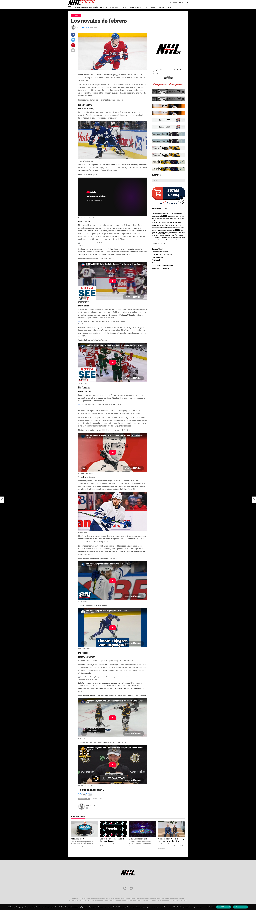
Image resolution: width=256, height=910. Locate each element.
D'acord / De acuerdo (223, 907)
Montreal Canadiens (167, 227)
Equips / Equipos (149, 7)
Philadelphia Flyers (173, 232)
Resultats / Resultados (109, 7)
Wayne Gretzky (173, 239)
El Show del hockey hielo (138, 839)
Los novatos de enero (85, 793)
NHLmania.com (157, 263)
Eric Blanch (83, 27)
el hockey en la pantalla (174, 220)
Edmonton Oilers (163, 220)
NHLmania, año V (77, 839)
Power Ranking (168, 234)
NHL (101, 799)
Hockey (168, 225)
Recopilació (176, 234)
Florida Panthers (167, 223)
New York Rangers (169, 230)
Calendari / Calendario (131, 7)
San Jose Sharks (164, 236)
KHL (174, 225)
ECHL (157, 220)
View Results (168, 78)
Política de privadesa (240, 907)
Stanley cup (173, 235)
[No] (253, 907)
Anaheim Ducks (159, 214)
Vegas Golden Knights (163, 239)
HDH (158, 225)
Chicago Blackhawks (173, 216)
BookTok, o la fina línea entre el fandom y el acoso (112, 840)
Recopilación (155, 236)
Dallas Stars (173, 218)
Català (163, 216)
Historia (162, 225)
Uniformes (175, 237)
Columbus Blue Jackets (163, 218)
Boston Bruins (178, 214)
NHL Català (156, 260)
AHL (153, 213)
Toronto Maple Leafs (166, 237)
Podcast (161, 233)
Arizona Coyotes (168, 213)
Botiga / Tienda (165, 7)
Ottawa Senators (163, 232)
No (157, 73)
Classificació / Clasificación (86, 7)
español (94, 799)
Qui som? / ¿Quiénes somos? (162, 265)
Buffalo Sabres (156, 216)
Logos (176, 225)
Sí (156, 71)
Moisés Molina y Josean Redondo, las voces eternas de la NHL (171, 840)
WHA (178, 239)
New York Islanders (157, 230)
